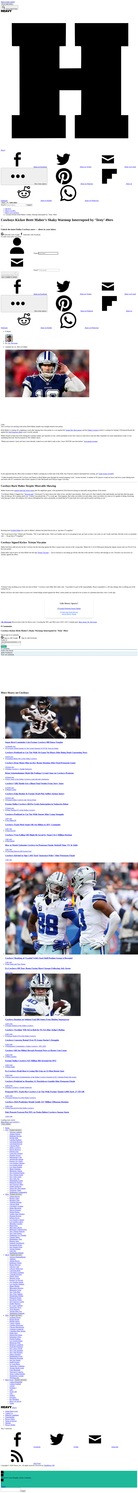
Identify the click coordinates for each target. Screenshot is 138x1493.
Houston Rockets (15, 1216)
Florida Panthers (15, 1339)
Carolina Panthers (15, 1140)
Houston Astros (14, 1278)
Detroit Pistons (14, 1212)
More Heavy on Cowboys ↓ (10, 1122)
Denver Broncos (15, 1149)
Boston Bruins (14, 1319)
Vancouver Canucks (16, 1372)
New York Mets (14, 1292)
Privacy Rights (10, 1425)
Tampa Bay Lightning (16, 1366)
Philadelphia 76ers (15, 1239)
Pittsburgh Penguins (16, 1358)
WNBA (12, 1395)
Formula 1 (12, 1388)
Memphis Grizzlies (15, 1224)
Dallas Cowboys (93, 430)
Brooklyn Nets (14, 1200)
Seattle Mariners (14, 1304)
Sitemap (8, 1423)
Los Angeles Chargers (17, 1163)
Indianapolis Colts (15, 1157)
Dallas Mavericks (15, 1208)
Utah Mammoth (14, 1370)
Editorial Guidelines (12, 1415)
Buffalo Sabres (14, 1321)
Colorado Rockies (15, 1274)
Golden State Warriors (17, 1214)
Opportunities (9, 1417)
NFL (6, 1130)
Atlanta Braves (14, 1261)
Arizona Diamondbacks (17, 1257)
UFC (11, 1394)
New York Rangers (16, 1352)
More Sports (9, 1380)
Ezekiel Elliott (15, 530)
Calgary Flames (14, 1323)
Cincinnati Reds (14, 1271)
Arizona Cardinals (15, 1132)
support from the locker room (24, 490)
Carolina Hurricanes (16, 1325)
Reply (4, 1486)
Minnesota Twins (15, 1290)
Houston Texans (15, 1155)
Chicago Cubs (14, 1267)
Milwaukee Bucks (15, 1227)
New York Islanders (16, 1350)
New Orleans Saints (16, 1175)
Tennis (11, 1403)
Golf (11, 1390)
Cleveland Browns (15, 1144)
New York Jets (14, 1179)
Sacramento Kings (15, 1245)
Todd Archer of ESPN (106, 474)
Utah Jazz (12, 1251)
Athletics (12, 1259)
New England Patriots (16, 1173)
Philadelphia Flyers (16, 1356)
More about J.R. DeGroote (88, 622)
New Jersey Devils (15, 1349)
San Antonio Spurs (15, 1247)
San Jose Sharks (14, 1360)
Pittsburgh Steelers (15, 1183)
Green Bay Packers (16, 1153)
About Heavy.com (11, 1411)
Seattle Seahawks (15, 1186)
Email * (36, 270)
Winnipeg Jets (14, 1378)
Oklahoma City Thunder (17, 1235)
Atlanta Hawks (14, 1196)
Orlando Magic (14, 1237)
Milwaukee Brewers (16, 1288)
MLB (7, 1255)
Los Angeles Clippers (16, 1220)
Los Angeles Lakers (16, 1222)
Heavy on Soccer (15, 1401)
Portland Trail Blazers (16, 1243)
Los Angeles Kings (16, 1341)
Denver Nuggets (15, 1210)
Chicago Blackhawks (16, 1327)
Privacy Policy (10, 1419)
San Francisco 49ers (15, 432)
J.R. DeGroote (13, 343)
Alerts (3, 203)
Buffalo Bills (13, 1138)
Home (7, 1128)
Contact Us (9, 1413)
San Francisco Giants (16, 1302)
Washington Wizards (16, 1253)
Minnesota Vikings (15, 1171)
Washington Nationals (16, 1313)
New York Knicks (15, 1233)
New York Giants (15, 1177)
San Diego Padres (15, 1300)
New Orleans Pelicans (17, 1231)
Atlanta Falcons (14, 1134)
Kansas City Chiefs (16, 1161)
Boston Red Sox (15, 1265)
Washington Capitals (16, 1376)
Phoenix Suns (14, 1241)
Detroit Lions (14, 1151)
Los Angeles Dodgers (16, 1284)
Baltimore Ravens (15, 1136)
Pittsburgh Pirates (15, 1298)
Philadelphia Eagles (16, 1181)
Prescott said (29, 494)
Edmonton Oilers (15, 1337)
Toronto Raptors (15, 1249)
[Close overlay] (2, 225)
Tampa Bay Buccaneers (74, 430)
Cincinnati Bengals (15, 1142)
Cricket (11, 1386)
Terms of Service (11, 1421)
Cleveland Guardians (16, 1272)
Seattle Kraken (14, 1362)
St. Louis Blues (14, 1364)
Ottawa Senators (15, 1354)
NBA (7, 1194)
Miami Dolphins (15, 1169)
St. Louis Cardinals (16, 1305)
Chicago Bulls (14, 1204)
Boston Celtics (14, 1198)
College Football (15, 1384)
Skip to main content (8, 2)
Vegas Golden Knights (17, 1374)
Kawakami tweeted (90, 441)
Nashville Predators (16, 1347)
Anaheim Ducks (15, 1317)
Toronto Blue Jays (15, 1311)
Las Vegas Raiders (15, 1167)
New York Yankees (16, 1294)
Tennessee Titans (15, 1190)
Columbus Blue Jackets (17, 1331)
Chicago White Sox (16, 1269)
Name (36, 253)
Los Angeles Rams (15, 1165)
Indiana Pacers (14, 1218)
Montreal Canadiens (16, 1345)
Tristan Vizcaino (43, 553)
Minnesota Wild (14, 1343)
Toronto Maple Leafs (16, 1368)
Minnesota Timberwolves (18, 1229)
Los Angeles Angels (16, 1282)
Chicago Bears (14, 1146)
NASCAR (13, 1392)
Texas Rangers (14, 1309)
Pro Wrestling (14, 1399)
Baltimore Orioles (15, 1263)
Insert (23, 1491)
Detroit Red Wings (15, 1335)
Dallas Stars (13, 1333)
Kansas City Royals (16, 1280)
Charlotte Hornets (15, 1202)
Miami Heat (13, 1226)
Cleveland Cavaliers (16, 1206)
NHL (7, 1315)
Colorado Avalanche (16, 1329)
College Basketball (15, 1382)
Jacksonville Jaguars (16, 1159)
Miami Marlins (14, 1286)
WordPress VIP (49, 1465)
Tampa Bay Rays (15, 1307)
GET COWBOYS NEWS (9, 277)
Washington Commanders (18, 1192)
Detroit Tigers (14, 1276)
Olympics (12, 1397)
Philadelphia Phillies (16, 1296)
